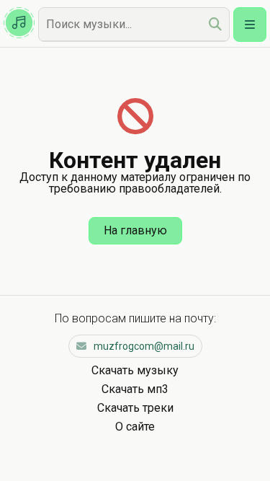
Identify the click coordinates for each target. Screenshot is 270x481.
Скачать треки (135, 408)
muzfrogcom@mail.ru (144, 346)
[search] (215, 24)
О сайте (135, 426)
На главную (135, 230)
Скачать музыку (135, 370)
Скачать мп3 (135, 389)
